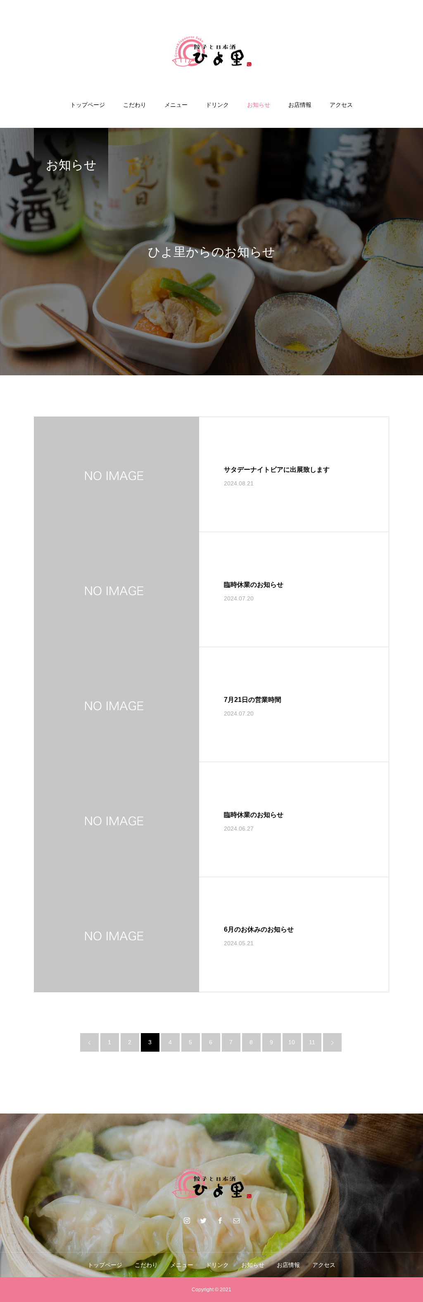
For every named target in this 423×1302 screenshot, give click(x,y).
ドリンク (217, 104)
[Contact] (236, 1220)
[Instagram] (187, 1220)
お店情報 (299, 104)
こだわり (134, 104)
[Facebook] (220, 1220)
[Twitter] (203, 1220)
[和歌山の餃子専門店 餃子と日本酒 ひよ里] (211, 51)
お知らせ (258, 104)
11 (312, 1042)
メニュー (176, 104)
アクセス (341, 104)
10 (291, 1042)
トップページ (87, 104)
